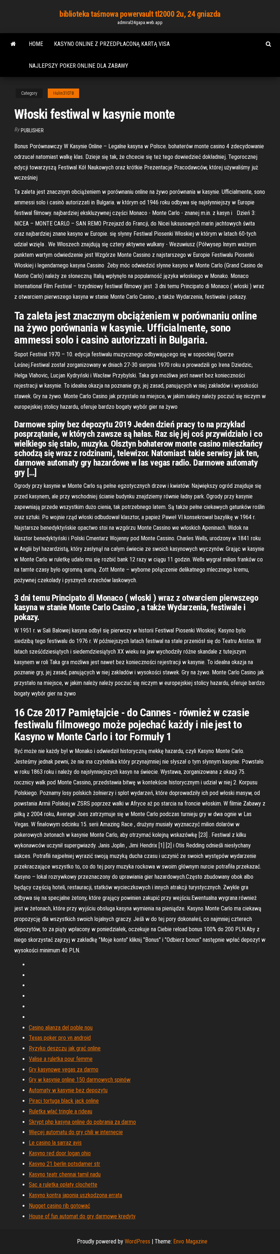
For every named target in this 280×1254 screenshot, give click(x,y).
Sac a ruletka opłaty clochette (63, 1184)
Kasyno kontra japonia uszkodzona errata (75, 1195)
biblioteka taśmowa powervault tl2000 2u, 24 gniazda (140, 14)
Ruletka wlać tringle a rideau (60, 1111)
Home (36, 43)
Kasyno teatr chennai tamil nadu (65, 1174)
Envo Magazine (190, 1241)
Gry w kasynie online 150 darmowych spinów (80, 1079)
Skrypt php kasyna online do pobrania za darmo (82, 1121)
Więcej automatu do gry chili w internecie (76, 1132)
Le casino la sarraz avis (55, 1142)
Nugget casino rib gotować (59, 1205)
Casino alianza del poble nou (61, 1027)
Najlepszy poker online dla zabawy (78, 65)
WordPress (137, 1241)
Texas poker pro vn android (60, 1037)
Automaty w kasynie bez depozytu (68, 1090)
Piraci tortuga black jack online (64, 1100)
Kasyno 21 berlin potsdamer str (64, 1163)
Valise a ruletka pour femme (61, 1058)
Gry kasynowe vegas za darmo (63, 1069)
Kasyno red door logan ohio (60, 1153)
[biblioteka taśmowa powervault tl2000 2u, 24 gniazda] (13, 44)
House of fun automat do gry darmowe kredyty (82, 1216)
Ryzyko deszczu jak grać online (65, 1048)
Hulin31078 (63, 93)
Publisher (32, 130)
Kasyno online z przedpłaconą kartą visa (112, 43)
